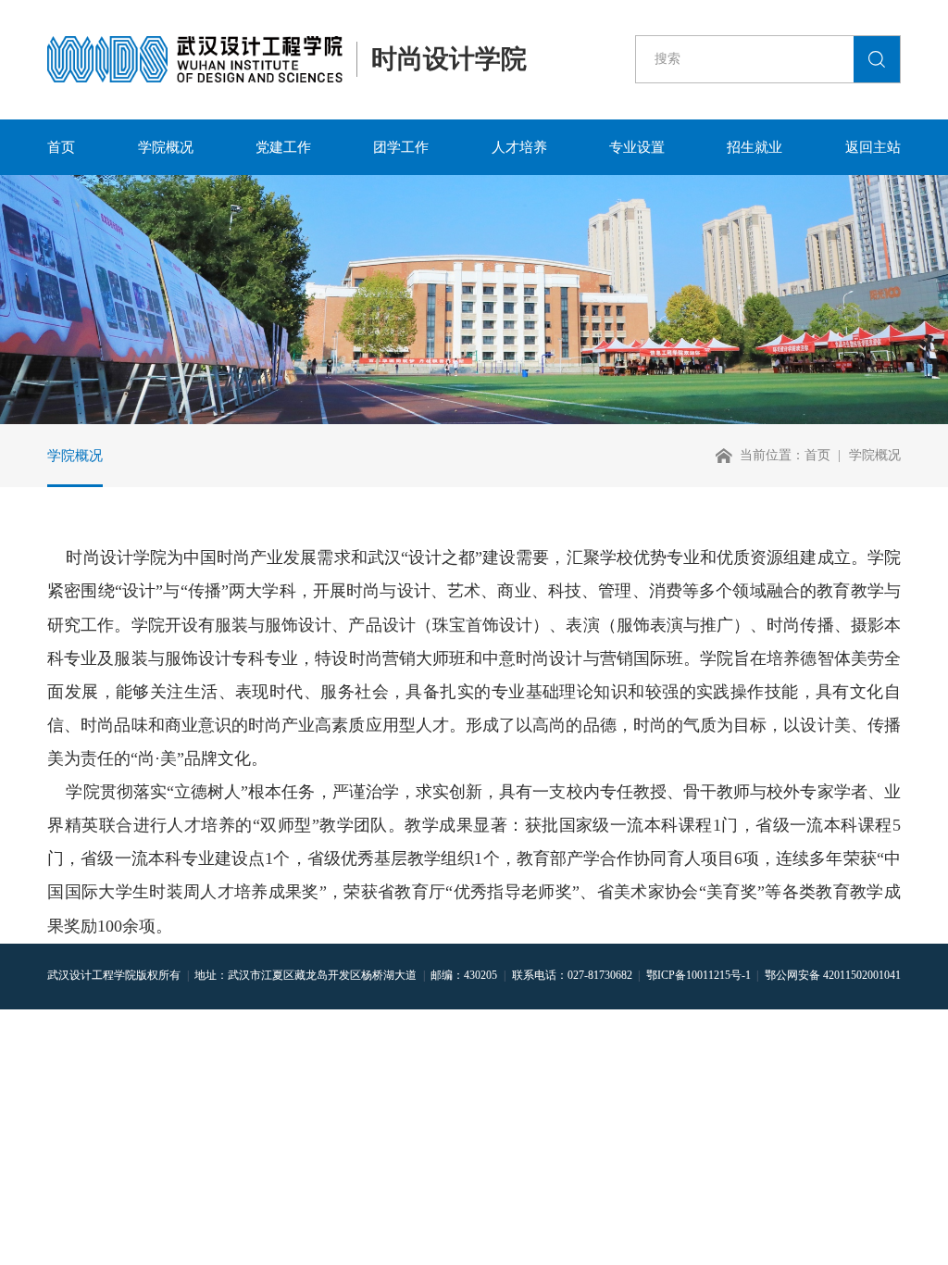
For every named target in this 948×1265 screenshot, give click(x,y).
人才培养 (519, 147)
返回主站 (873, 147)
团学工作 (401, 147)
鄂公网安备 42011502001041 (833, 976)
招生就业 (754, 147)
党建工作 (283, 147)
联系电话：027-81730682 (572, 976)
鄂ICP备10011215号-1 (698, 976)
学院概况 (165, 147)
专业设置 (637, 147)
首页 (61, 147)
